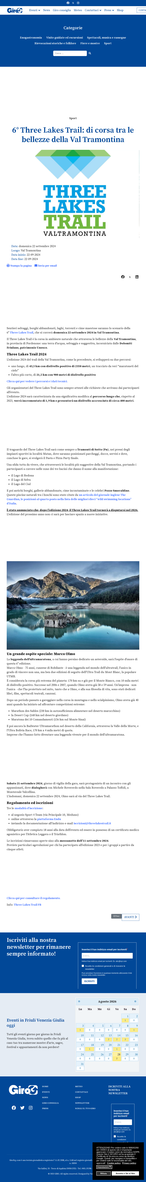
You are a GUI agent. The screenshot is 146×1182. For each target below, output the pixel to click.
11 (91, 1037)
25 (91, 1056)
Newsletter (36, 19)
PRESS (45, 1108)
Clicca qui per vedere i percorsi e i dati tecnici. (37, 381)
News (46, 10)
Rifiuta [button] (103, 1173)
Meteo (78, 10)
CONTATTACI (81, 1092)
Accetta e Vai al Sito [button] (125, 1173)
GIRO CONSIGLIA (50, 1103)
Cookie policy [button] (114, 1163)
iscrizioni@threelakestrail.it (92, 823)
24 (82, 1056)
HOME (45, 1086)
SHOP (78, 1097)
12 (101, 1037)
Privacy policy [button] (129, 1163)
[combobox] (70, 53)
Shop (120, 10)
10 (82, 1037)
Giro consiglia (62, 10)
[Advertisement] (73, 88)
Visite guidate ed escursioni (64, 38)
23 (135, 1047)
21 (118, 1047)
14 (118, 1037)
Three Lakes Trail (21, 332)
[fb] (13, 1105)
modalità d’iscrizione (28, 808)
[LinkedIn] (136, 277)
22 (126, 1047)
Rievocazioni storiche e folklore (55, 43)
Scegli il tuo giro (56, 19)
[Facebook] (68, 3)
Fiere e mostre (90, 43)
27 (110, 1056)
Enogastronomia (31, 38)
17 (82, 1047)
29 (126, 1056)
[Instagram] (78, 3)
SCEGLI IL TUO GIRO (85, 1108)
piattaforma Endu (49, 819)
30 (135, 1056)
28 (118, 1056)
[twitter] (21, 1105)
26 (101, 1056)
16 (135, 1037)
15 (126, 1037)
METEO (78, 1086)
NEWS (45, 1097)
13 (110, 1037)
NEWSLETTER (82, 1103)
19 (101, 1047)
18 (91, 1047)
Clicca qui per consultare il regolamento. (33, 898)
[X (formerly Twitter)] (129, 277)
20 (110, 1047)
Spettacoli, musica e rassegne (106, 38)
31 (82, 1066)
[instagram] (30, 1105)
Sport (107, 43)
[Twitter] (73, 3)
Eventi (33, 10)
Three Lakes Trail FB (27, 905)
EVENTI (46, 1092)
